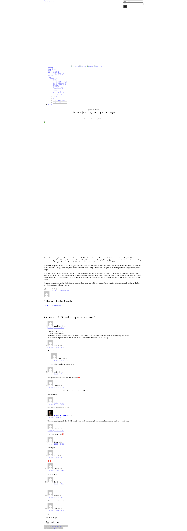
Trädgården (58, 88)
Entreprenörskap (60, 82)
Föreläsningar (59, 74)
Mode (55, 98)
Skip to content (48, 1)
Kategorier (52, 78)
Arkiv (50, 76)
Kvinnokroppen (59, 100)
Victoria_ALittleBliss (61, 416)
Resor (55, 90)
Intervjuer (57, 94)
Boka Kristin (53, 72)
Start (50, 68)
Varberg (56, 86)
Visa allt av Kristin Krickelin (52, 305)
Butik (50, 104)
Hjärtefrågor (58, 92)
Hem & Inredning (59, 84)
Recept (55, 96)
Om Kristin (52, 70)
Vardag (56, 80)
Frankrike (57, 102)
